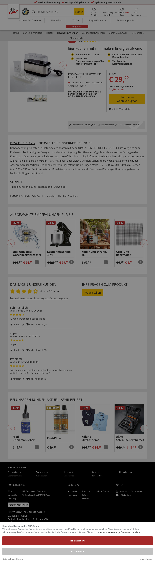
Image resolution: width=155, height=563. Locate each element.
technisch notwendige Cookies (114, 532)
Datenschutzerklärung (12, 559)
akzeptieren (135, 532)
